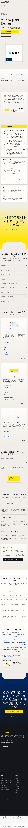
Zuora (12, 14)
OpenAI (16, 810)
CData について (18, 778)
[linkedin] (2, 742)
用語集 (2, 810)
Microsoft (16, 805)
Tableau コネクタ (4, 771)
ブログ (2, 803)
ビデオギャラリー (4, 812)
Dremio (5, 390)
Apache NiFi (6, 342)
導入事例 (2, 801)
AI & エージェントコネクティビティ (7, 783)
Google (16, 803)
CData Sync (17, 755)
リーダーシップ (17, 786)
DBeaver (6, 392)
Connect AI (17, 757)
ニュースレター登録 (4, 807)
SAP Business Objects (9, 399)
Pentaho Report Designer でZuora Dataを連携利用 (14, 642)
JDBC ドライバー (4, 757)
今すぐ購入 (4, 35)
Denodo (6, 387)
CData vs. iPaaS (4, 787)
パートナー (3, 785)
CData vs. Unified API (5, 789)
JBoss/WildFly (7, 436)
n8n (15, 807)
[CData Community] (12, 742)
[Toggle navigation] (25, 2)
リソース (2, 805)
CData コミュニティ (4, 799)
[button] (14, 265)
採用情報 (16, 790)
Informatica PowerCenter (9, 340)
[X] (4, 742)
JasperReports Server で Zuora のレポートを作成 (14, 649)
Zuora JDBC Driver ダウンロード (13, 229)
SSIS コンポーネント (18, 759)
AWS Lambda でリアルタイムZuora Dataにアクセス (14, 647)
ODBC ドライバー (4, 755)
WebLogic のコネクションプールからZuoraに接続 (14, 634)
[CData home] (6, 2)
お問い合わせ (5, 746)
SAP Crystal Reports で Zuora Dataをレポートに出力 (14, 645)
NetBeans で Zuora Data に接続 (10, 636)
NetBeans (6, 434)
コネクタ (2, 778)
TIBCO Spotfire (7, 385)
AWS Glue (6, 349)
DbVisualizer (7, 394)
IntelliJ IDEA (6, 431)
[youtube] (7, 742)
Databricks (17, 801)
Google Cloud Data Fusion (10, 352)
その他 (22, 358)
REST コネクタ (3, 765)
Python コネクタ (4, 761)
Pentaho (6, 354)
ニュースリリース (18, 780)
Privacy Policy (12, 821)
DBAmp (16, 761)
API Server (3, 763)
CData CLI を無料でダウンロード (12, 559)
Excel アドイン (4, 767)
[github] (9, 742)
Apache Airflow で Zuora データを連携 (11, 652)
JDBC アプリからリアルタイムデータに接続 (18, 663)
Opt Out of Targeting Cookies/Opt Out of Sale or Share (14, 826)
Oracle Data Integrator (9, 344)
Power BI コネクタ (4, 769)
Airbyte (5, 347)
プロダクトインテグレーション (6, 780)
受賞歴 (16, 784)
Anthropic (17, 799)
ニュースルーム (17, 782)
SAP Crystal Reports (8, 397)
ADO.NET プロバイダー (5, 759)
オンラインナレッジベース (7, 656)
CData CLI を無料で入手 (5, 82)
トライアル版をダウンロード (8, 31)
